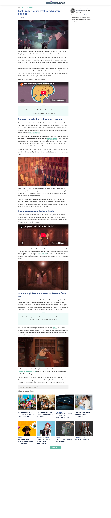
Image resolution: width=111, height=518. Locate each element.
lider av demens (42, 254)
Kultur (19, 7)
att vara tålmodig (34, 132)
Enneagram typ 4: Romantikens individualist (43, 441)
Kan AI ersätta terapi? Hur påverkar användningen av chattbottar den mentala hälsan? (65, 416)
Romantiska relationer (81, 410)
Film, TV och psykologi (27, 7)
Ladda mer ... (55, 447)
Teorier (20, 437)
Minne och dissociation (83, 439)
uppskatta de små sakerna (27, 371)
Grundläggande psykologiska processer (64, 411)
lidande (55, 328)
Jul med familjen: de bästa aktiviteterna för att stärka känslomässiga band (45, 414)
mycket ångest (52, 138)
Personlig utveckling (43, 437)
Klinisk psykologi (80, 437)
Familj (38, 410)
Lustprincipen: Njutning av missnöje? (64, 440)
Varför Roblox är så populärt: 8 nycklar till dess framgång (26, 414)
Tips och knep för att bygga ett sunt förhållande (82, 414)
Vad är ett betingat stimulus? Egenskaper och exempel (26, 441)
